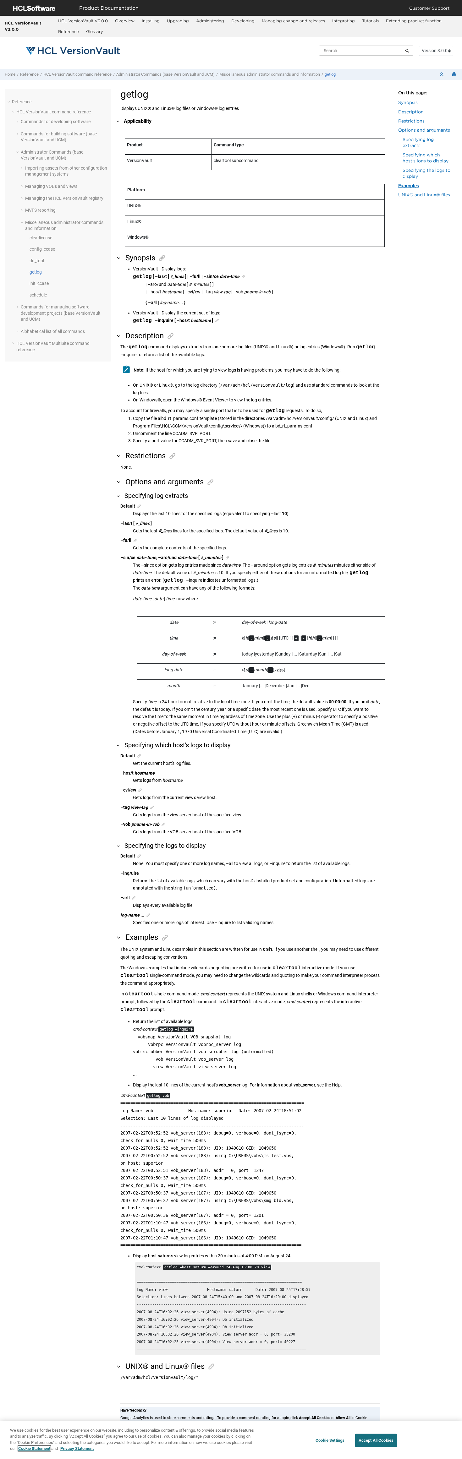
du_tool (37, 260)
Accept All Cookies (376, 1440)
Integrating (343, 21)
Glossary (94, 31)
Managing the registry (64, 198)
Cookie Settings (330, 1440)
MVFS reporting (40, 210)
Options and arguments (424, 130)
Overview (125, 21)
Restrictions (411, 120)
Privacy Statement (77, 1448)
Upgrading (178, 21)
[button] (9, 101)
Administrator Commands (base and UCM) (165, 74)
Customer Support (429, 8)
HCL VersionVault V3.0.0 (23, 26)
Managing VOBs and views (51, 186)
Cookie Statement (34, 1448)
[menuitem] (82, 21)
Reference (68, 31)
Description (411, 111)
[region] (231, 1440)
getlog (330, 74)
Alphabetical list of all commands (53, 331)
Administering (210, 21)
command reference (77, 74)
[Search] (407, 51)
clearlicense (41, 237)
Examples (408, 185)
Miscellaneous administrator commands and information (269, 74)
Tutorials (370, 21)
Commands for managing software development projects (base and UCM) (61, 313)
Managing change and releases (293, 21)
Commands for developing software (56, 121)
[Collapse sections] (442, 75)
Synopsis (408, 102)
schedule (38, 294)
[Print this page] (455, 75)
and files (424, 194)
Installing (151, 21)
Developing (243, 21)
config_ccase (42, 249)
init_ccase (39, 283)
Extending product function (414, 21)
